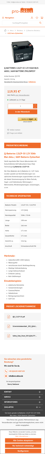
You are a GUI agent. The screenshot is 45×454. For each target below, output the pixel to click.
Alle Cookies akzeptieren (23, 440)
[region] (22, 52)
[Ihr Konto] (31, 18)
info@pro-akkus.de (16, 2)
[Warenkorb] (41, 18)
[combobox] (20, 23)
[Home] (5, 31)
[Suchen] (40, 23)
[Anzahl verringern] (35, 107)
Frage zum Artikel (16, 133)
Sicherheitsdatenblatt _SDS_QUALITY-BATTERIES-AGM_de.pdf (25, 326)
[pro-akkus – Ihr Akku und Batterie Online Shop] (22, 11)
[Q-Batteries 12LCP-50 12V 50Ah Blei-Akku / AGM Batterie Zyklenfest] (22, 52)
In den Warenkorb (22, 111)
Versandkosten (7, 422)
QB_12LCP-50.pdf (19, 317)
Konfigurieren (23, 451)
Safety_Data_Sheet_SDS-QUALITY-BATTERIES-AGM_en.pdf (25, 336)
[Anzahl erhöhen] (35, 105)
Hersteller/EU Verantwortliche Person (16, 82)
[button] (27, 120)
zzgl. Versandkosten (22, 95)
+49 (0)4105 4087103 (32, 2)
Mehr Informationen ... (22, 436)
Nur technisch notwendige (23, 445)
